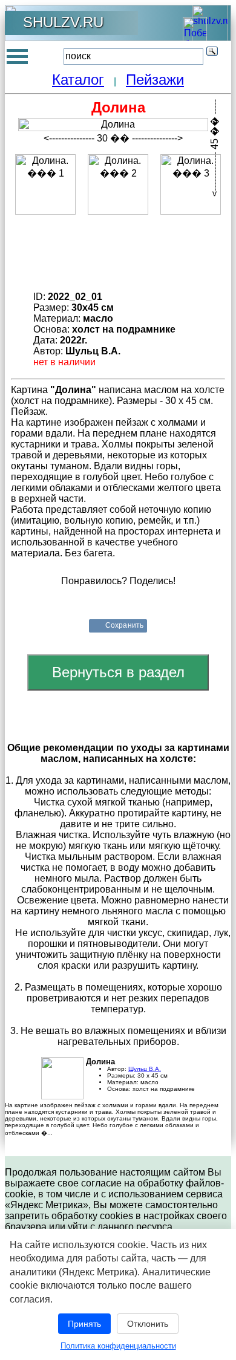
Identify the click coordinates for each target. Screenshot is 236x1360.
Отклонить (147, 1324)
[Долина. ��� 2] (118, 184)
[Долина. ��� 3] (190, 184)
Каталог (78, 79)
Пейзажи (155, 79)
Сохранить (124, 625)
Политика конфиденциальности (118, 1345)
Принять (84, 1324)
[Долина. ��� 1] (45, 184)
